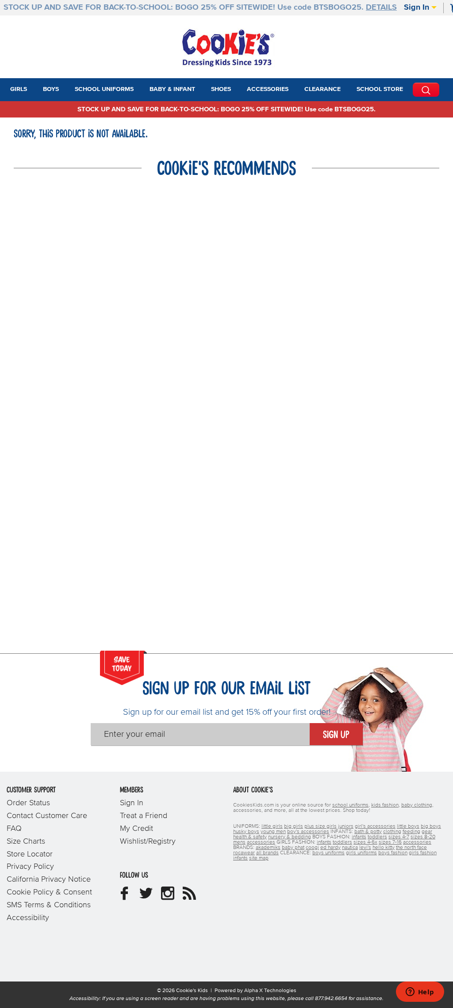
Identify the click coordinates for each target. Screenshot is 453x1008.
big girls (293, 826)
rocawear (244, 853)
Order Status (28, 803)
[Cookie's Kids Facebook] (124, 897)
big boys (431, 826)
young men (273, 831)
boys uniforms (328, 853)
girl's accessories (375, 826)
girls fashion (423, 853)
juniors (345, 826)
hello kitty (383, 847)
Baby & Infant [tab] (172, 89)
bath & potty (368, 831)
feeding (411, 831)
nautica (350, 847)
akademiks (268, 847)
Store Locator (30, 854)
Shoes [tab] (221, 89)
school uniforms (350, 805)
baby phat (293, 847)
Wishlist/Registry (148, 841)
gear (427, 831)
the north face (411, 847)
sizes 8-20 (423, 837)
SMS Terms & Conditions (49, 905)
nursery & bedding (289, 837)
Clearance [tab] (322, 89)
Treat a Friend (143, 816)
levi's (365, 847)
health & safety (250, 837)
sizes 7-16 (390, 842)
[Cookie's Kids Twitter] (146, 897)
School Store (380, 89)
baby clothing (416, 805)
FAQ (14, 829)
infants (359, 837)
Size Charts (26, 841)
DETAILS (381, 7)
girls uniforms (361, 853)
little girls (272, 826)
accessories (261, 842)
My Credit (136, 829)
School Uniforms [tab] (104, 89)
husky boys (246, 831)
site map (259, 858)
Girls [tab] (18, 89)
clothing (392, 831)
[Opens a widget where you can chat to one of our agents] (419, 992)
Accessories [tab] (267, 89)
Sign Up (336, 735)
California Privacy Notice (49, 879)
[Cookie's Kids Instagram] (167, 897)
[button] (34, 89)
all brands (267, 853)
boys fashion (392, 853)
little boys (408, 826)
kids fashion (385, 805)
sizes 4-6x (365, 842)
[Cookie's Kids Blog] (189, 897)
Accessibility (28, 918)
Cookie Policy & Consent (49, 892)
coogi (312, 847)
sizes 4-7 (398, 837)
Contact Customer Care (47, 816)
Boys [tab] (51, 89)
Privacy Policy (30, 867)
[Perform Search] (426, 90)
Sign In (417, 7)
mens (239, 842)
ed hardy (330, 847)
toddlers (377, 837)
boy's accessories (308, 831)
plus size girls (320, 826)
